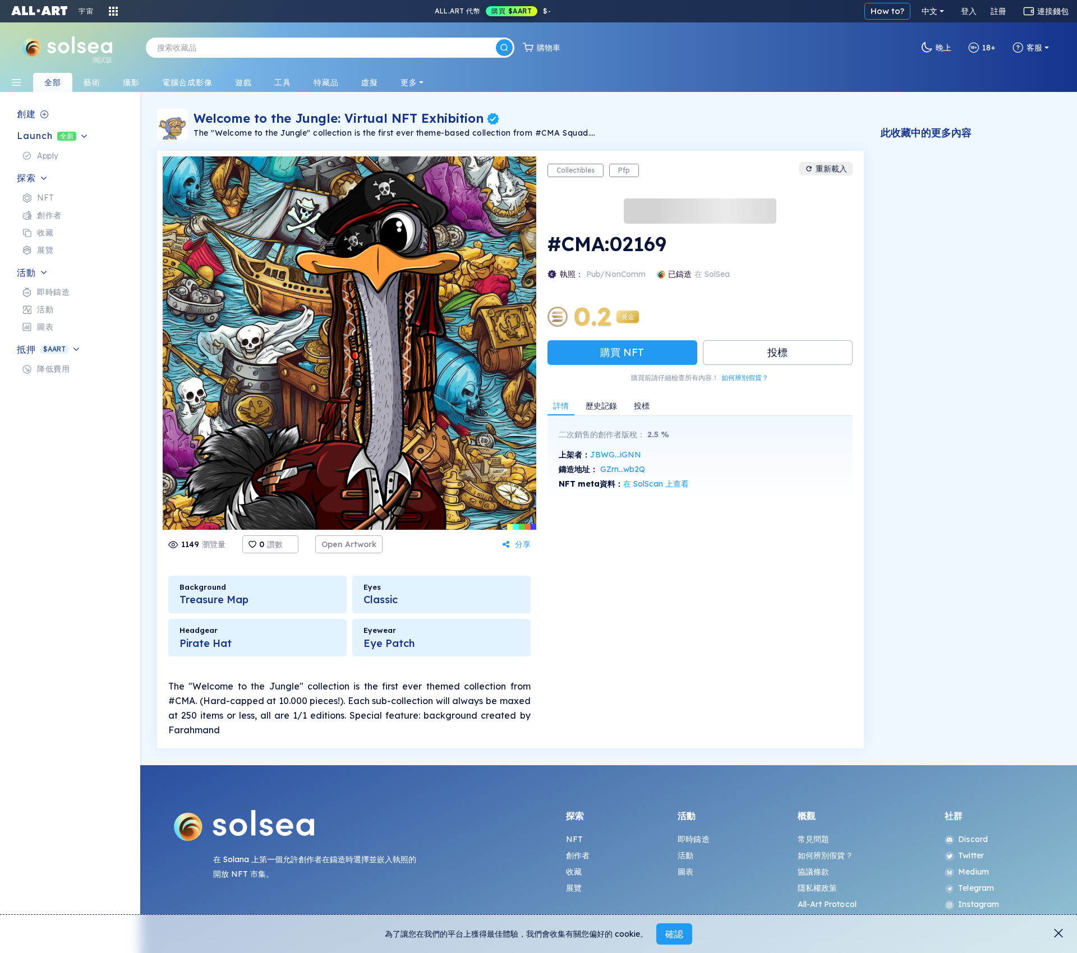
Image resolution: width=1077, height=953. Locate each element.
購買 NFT (622, 352)
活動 (685, 855)
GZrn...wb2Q (622, 469)
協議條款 (814, 872)
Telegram (976, 888)
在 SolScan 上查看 (656, 484)
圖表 (685, 872)
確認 (674, 934)
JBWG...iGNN (615, 455)
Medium (973, 872)
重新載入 (831, 169)
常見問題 (814, 839)
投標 (777, 352)
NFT (574, 839)
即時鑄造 (694, 839)
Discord (973, 839)
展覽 (574, 888)
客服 (1034, 48)
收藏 (574, 872)
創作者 (578, 855)
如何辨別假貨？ (744, 377)
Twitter (971, 855)
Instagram (978, 904)
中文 (929, 11)
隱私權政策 (817, 888)
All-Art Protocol (827, 904)
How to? (887, 11)
